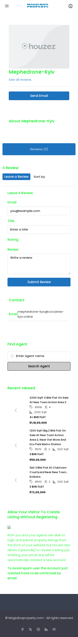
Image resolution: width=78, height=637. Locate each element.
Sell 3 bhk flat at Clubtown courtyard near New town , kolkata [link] (48, 472)
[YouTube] (55, 629)
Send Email (39, 96)
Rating (12, 239)
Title (10, 221)
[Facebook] (23, 629)
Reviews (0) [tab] (39, 149)
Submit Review (39, 282)
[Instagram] (39, 629)
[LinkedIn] (47, 629)
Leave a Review (16, 176)
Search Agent (39, 366)
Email (11, 202)
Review (12, 249)
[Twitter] (31, 629)
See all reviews (20, 79)
